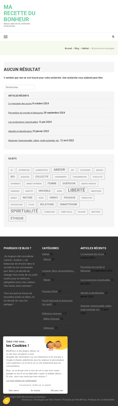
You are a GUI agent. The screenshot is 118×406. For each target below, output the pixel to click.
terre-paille (66, 212)
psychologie (16, 205)
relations (47, 204)
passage (70, 197)
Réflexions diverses (52, 313)
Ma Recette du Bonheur (19, 13)
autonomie (85, 170)
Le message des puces (20, 103)
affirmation (24, 170)
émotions (95, 212)
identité (29, 191)
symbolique (49, 212)
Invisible (45, 190)
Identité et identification (20, 131)
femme (52, 183)
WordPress (81, 399)
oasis (41, 198)
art (72, 170)
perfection (87, 198)
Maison (47, 259)
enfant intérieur (34, 184)
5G (12, 170)
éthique (17, 218)
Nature (28, 197)
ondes (53, 197)
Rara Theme (55, 399)
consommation (80, 177)
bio (13, 176)
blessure (25, 177)
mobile (14, 198)
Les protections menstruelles (23, 122)
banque (99, 170)
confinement (61, 177)
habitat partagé (88, 184)
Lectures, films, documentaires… (58, 270)
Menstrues (96, 191)
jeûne (59, 191)
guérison (69, 183)
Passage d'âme (50, 291)
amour (59, 169)
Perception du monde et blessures (25, 112)
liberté (76, 190)
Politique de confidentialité (101, 399)
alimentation (42, 170)
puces (31, 205)
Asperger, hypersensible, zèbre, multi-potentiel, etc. (33, 140)
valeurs (81, 212)
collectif (42, 176)
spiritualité (24, 211)
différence (15, 184)
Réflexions (49, 328)
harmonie (15, 191)
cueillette (97, 177)
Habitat (45, 254)
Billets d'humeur (52, 318)
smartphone (68, 204)
